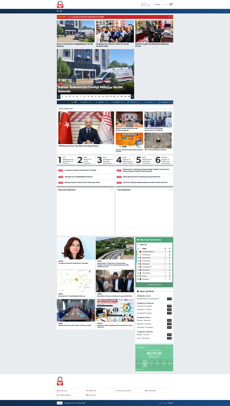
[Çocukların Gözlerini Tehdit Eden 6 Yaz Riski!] (76, 248)
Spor (64, 157)
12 (99, 96)
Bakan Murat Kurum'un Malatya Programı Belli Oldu (141, 177)
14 (107, 96)
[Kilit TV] (60, 4)
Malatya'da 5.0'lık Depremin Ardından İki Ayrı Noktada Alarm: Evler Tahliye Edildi (89, 161)
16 (114, 96)
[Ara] (58, 11)
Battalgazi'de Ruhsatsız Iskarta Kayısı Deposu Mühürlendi (108, 161)
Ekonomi (164, 157)
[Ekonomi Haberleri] (112, 190)
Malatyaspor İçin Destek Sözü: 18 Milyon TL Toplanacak (68, 161)
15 (110, 96)
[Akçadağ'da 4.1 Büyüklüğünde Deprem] (76, 281)
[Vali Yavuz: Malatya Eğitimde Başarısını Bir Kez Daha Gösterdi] (115, 310)
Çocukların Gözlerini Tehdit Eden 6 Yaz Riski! (80, 170)
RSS (60, 403)
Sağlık (60, 261)
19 (125, 96)
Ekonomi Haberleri (67, 190)
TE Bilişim (170, 403)
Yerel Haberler (124, 190)
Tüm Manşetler (151, 390)
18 (121, 96)
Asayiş (124, 157)
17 (118, 96)
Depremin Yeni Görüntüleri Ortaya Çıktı (147, 161)
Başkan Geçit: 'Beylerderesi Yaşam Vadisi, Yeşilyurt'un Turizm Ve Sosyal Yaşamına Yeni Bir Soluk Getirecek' (113, 265)
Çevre (85, 157)
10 (92, 96)
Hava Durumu (63, 390)
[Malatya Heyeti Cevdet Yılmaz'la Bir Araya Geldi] (76, 310)
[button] (169, 17)
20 (129, 96)
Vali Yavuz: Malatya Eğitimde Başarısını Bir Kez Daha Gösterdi (145, 182)
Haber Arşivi (92, 395)
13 (103, 96)
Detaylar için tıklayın (154, 284)
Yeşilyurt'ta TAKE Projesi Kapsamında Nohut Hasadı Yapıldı (166, 161)
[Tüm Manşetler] (171, 108)
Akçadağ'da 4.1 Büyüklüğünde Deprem (79, 177)
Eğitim (99, 323)
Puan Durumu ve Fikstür (124, 390)
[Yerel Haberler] (171, 190)
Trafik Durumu (92, 390)
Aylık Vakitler (141, 369)
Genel (144, 157)
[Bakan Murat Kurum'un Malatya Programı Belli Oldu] (115, 281)
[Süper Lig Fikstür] (171, 291)
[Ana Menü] (60, 11)
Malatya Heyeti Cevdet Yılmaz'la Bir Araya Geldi (82, 182)
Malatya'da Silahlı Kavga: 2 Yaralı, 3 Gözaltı (128, 161)
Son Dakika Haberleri (65, 395)
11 (95, 96)
